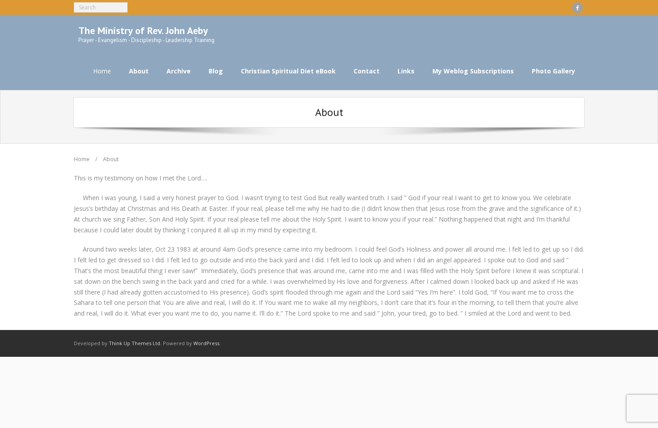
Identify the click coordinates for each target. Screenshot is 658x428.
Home (102, 71)
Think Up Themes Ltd (134, 343)
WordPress (206, 343)
